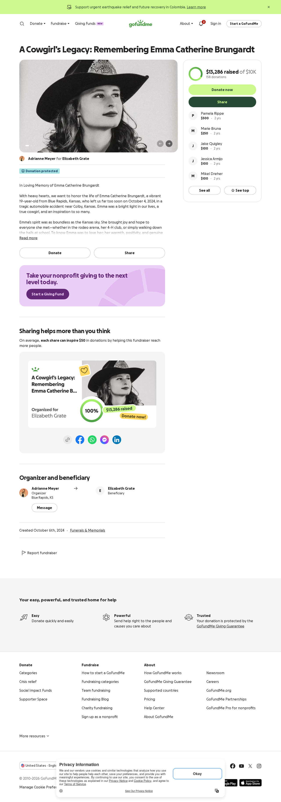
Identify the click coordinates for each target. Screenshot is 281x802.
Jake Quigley (211, 144)
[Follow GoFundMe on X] (250, 766)
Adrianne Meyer (45, 488)
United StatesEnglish (42, 765)
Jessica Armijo (212, 159)
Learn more (196, 7)
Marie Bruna (211, 128)
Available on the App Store (250, 782)
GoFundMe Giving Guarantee (220, 626)
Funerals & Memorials (87, 530)
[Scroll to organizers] (22, 158)
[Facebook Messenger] (104, 440)
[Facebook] (80, 440)
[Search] (22, 23)
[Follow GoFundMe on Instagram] (259, 766)
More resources (32, 736)
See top (242, 190)
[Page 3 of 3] (34, 145)
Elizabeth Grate (121, 488)
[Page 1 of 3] (27, 145)
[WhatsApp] (92, 440)
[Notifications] (200, 23)
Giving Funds (89, 23)
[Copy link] (67, 440)
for (58, 159)
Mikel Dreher (212, 174)
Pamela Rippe (212, 113)
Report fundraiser (42, 553)
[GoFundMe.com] (140, 24)
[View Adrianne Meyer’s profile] (23, 492)
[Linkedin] (116, 440)
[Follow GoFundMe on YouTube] (241, 766)
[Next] (169, 143)
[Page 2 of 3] (31, 145)
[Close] (268, 7)
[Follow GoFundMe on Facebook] (232, 766)
